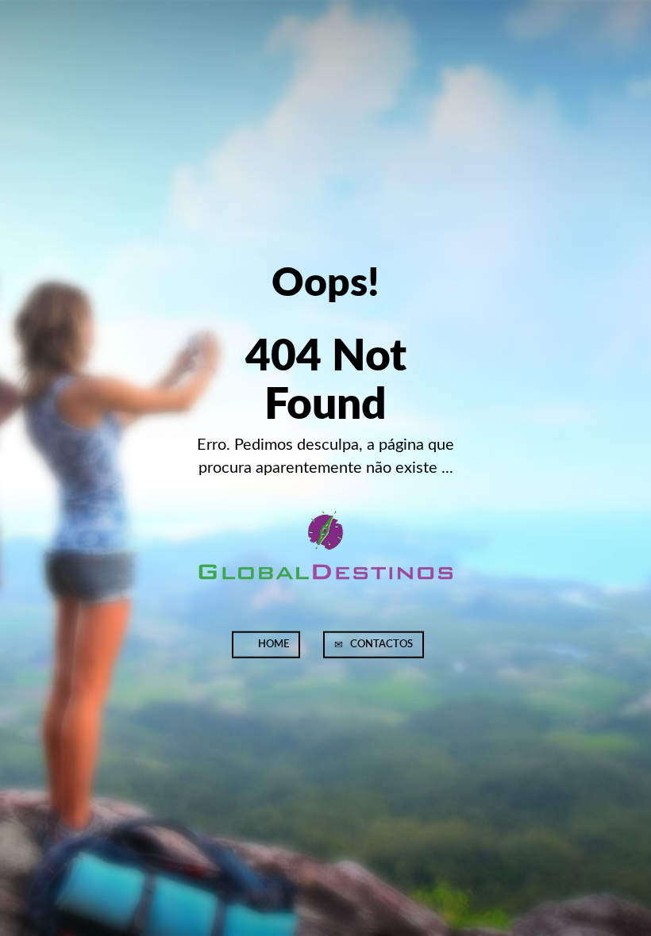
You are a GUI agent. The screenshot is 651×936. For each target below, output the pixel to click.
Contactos (380, 644)
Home (272, 644)
